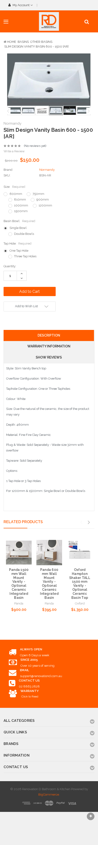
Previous (8, 111)
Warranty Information (48, 346)
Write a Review (14, 151)
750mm (38, 194)
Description (49, 335)
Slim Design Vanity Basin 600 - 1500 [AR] (36, 46)
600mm (16, 194)
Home (11, 42)
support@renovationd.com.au (41, 676)
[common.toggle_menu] (6, 21)
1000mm (21, 205)
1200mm (45, 205)
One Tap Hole (19, 250)
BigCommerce (48, 794)
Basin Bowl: (19, 221)
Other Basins (41, 42)
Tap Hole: (17, 243)
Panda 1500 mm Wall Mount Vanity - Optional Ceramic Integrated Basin (19, 584)
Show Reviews (49, 357)
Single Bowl (18, 228)
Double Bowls (24, 234)
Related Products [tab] (23, 522)
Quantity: (10, 266)
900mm (42, 199)
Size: (14, 186)
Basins (23, 42)
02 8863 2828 (29, 686)
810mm (20, 199)
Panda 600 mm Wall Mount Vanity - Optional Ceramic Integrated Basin (49, 584)
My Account (21, 5)
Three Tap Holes (25, 256)
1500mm (21, 211)
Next (88, 111)
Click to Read (29, 696)
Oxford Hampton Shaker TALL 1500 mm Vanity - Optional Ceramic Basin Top (79, 584)
